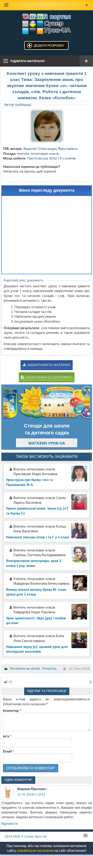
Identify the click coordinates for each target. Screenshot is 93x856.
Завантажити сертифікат (48, 377)
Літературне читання (57, 668)
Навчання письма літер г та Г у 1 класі (37, 537)
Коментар (12, 710)
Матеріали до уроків (25, 668)
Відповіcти (9, 823)
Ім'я (7, 736)
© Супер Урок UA (25, 836)
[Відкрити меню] (86, 61)
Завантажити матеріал (48, 365)
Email (8, 751)
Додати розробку (49, 45)
